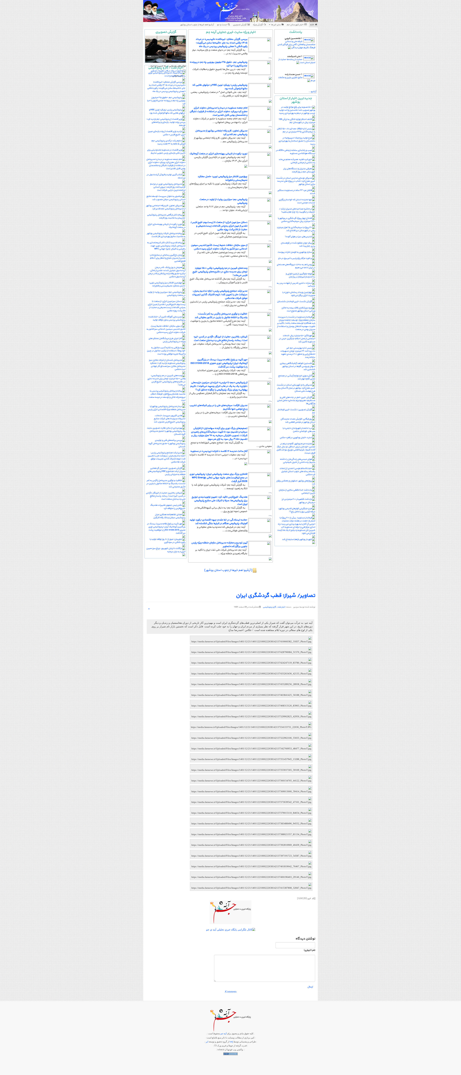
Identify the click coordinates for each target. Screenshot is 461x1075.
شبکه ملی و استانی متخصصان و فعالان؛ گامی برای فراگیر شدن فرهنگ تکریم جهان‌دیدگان (296, 44)
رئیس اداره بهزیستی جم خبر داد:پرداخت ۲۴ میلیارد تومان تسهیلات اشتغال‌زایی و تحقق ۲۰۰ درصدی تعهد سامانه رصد (297, 352)
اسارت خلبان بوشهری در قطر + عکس (296, 437)
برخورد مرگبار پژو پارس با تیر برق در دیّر (295, 258)
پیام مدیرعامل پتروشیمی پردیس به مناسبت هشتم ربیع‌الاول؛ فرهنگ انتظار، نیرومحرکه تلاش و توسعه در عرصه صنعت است (166, 395)
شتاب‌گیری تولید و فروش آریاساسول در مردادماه (166, 176)
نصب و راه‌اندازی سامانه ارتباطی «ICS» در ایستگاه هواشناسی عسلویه (295, 152)
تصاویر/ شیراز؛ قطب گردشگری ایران (275, 595)
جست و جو (222, 24)
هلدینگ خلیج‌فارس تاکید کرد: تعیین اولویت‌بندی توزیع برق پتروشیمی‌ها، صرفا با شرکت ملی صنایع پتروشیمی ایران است (219, 500)
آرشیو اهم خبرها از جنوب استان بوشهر (197, 24)
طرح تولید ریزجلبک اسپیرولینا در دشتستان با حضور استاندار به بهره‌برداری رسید (296, 141)
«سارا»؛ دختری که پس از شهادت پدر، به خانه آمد (296, 285)
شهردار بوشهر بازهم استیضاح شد (297, 539)
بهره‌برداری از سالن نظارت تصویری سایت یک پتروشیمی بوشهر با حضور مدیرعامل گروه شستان (166, 431)
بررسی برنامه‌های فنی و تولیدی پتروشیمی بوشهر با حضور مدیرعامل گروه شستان (166, 443)
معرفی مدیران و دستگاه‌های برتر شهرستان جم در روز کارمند (299, 170)
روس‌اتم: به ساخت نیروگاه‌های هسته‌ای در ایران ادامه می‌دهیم (296, 266)
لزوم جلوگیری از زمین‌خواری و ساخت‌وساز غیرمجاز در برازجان (300, 275)
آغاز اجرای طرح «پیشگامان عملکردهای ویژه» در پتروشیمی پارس (166, 340)
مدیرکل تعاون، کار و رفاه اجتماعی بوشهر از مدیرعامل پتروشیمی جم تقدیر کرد (221, 132)
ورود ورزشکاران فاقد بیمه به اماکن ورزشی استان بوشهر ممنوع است (298, 309)
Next (183, 60)
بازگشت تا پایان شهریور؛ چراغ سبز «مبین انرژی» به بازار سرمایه (165, 550)
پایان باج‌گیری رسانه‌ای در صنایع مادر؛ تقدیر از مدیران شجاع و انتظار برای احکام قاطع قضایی (167, 258)
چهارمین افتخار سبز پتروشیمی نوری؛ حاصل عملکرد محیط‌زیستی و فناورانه (222, 178)
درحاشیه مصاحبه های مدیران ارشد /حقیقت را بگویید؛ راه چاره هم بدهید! (297, 210)
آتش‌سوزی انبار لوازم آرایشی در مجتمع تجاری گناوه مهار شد (296, 377)
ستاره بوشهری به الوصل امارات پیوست (295, 252)
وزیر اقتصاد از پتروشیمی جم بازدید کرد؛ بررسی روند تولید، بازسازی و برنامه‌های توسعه (165, 122)
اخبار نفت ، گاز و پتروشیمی (274, 607)
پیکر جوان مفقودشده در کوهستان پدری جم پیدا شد (298, 244)
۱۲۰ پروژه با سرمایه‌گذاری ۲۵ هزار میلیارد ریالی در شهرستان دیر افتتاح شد (296, 229)
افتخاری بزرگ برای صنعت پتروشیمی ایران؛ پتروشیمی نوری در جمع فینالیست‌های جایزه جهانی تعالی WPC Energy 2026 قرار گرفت (218, 477)
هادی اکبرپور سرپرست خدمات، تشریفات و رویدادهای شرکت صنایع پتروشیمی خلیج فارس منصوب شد (169, 418)
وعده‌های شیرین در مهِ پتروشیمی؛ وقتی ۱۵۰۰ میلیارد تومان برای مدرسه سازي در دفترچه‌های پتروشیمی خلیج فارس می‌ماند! (220, 271)
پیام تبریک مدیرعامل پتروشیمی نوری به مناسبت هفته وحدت (166, 74)
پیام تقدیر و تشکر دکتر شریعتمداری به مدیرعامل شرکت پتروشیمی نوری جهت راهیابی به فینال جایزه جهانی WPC (166, 245)
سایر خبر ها (276, 24)
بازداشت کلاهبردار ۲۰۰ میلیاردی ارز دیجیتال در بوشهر (298, 501)
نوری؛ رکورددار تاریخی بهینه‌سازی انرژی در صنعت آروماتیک (218, 154)
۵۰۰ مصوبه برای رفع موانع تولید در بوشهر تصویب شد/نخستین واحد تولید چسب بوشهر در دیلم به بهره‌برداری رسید (297, 110)
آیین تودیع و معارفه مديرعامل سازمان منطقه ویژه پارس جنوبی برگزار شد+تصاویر (219, 544)
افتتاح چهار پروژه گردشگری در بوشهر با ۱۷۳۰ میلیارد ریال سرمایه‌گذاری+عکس (296, 220)
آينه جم (223, 1033)
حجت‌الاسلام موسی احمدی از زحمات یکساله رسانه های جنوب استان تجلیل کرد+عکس (297, 471)
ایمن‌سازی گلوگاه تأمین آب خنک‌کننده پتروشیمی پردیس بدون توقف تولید (166, 318)
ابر (207, 1041)
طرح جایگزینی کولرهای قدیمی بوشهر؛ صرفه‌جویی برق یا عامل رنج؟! (296, 510)
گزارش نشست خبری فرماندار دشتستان (294, 301)
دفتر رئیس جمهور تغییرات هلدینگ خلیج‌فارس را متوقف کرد (167, 507)
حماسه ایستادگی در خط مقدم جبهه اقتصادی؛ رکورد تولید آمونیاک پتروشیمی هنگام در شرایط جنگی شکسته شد (218, 521)
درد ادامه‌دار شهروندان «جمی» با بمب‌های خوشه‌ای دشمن (299, 430)
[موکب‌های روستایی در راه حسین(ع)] (165, 49)
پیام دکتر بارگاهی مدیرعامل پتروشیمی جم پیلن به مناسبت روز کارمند (166, 216)
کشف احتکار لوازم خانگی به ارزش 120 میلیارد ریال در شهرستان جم (297, 121)
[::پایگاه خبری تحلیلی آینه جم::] (230, 11)
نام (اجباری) (309, 950)
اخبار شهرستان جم (295, 24)
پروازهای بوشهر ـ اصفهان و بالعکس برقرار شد (295, 482)
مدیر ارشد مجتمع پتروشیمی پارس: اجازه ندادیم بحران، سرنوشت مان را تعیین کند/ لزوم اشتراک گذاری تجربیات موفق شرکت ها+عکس (219, 294)
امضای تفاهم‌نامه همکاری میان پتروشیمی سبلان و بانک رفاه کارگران (169, 516)
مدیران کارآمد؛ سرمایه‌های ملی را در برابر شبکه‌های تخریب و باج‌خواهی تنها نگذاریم (218, 407)
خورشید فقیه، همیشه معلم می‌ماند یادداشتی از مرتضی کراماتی (297, 161)
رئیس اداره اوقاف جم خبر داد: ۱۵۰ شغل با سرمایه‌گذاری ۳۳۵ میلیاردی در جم (296, 130)
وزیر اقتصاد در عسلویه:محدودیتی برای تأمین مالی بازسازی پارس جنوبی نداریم (166, 151)
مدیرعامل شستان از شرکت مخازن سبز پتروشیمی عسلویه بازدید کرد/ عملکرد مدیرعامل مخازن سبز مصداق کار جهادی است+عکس (167, 364)
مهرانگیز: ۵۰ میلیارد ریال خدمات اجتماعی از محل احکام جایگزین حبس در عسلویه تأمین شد (297, 338)
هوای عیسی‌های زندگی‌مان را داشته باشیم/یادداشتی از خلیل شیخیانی (297, 461)
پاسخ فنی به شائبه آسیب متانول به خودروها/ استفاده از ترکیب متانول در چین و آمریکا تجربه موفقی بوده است (166, 350)
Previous (176, 60)
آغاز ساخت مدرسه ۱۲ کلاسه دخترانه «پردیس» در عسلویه (218, 451)
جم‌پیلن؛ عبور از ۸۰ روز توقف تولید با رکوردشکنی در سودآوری (167, 541)
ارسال (310, 987)
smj (231, 1041)
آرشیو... (312, 91)
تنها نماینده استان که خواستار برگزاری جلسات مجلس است (297, 201)
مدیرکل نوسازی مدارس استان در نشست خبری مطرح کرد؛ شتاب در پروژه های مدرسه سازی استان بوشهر (295, 181)
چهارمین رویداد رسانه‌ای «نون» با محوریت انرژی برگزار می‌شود (298, 294)
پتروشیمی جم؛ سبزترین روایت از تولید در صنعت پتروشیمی (223, 201)
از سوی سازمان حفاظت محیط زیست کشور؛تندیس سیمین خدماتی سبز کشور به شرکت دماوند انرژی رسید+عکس (219, 247)
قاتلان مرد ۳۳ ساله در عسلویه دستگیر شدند (296, 192)
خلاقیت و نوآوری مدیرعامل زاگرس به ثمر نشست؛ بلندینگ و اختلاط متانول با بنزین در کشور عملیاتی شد (220, 315)
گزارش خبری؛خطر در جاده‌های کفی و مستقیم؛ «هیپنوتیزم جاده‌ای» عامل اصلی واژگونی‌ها (296, 400)
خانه (312, 24)
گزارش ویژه (258, 24)
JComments (230, 991)
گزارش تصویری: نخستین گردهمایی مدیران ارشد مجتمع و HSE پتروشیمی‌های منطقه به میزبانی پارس (166, 471)
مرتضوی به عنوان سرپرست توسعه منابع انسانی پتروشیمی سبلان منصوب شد (165, 198)
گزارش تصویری (240, 24)
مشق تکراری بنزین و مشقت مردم (296, 79)
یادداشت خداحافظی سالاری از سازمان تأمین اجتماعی (297, 491)
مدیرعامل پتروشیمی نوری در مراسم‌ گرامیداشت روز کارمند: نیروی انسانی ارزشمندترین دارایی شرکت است (167, 187)
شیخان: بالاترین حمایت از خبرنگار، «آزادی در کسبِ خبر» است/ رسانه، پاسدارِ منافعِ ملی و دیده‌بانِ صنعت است (220, 338)
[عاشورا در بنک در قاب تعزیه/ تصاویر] (168, 71)
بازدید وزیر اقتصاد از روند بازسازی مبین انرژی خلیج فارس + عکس (166, 133)
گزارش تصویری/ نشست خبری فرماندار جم (296, 411)
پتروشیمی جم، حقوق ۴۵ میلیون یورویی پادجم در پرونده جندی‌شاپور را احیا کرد (218, 64)
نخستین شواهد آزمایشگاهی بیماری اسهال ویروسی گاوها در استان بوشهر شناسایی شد (297, 366)
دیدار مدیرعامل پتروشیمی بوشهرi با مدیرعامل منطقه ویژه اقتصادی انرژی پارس (166, 408)
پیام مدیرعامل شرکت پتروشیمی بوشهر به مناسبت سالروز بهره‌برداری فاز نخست (166, 235)
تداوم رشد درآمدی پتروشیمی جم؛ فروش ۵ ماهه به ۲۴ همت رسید (168, 142)
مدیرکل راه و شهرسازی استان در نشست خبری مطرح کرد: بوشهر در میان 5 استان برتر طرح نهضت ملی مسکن (296, 388)
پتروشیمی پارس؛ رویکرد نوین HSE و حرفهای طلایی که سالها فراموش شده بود (219, 86)
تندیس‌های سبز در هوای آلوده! (298, 236)
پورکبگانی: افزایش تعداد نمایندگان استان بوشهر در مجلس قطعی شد (297, 420)
